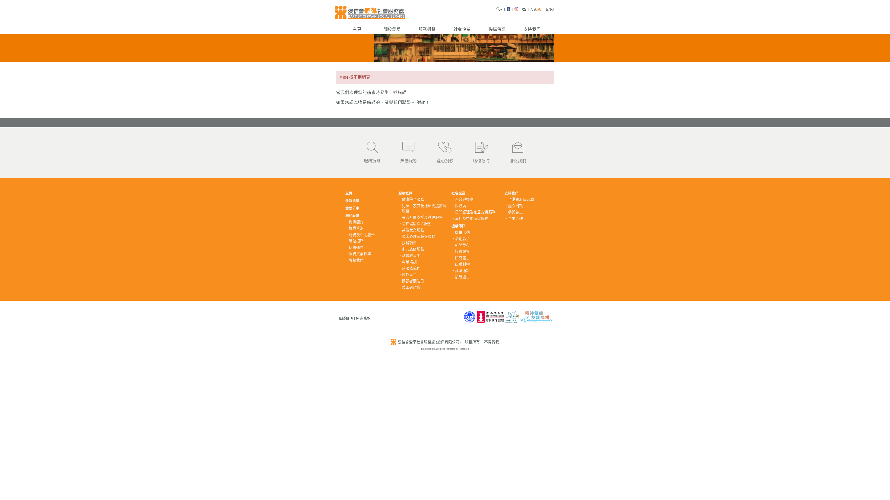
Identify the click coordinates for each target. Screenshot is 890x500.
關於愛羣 (392, 29)
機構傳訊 (497, 29)
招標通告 (356, 248)
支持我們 (532, 29)
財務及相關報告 (362, 235)
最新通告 (462, 277)
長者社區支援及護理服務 (422, 217)
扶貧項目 (409, 243)
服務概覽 (427, 29)
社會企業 (462, 29)
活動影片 (462, 239)
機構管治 (356, 228)
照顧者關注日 (413, 281)
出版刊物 (462, 264)
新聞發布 (462, 245)
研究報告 (462, 258)
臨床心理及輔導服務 (418, 236)
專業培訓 (409, 262)
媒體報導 (408, 161)
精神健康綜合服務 (417, 224)
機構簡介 (356, 222)
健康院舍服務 (413, 199)
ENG (550, 9)
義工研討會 (411, 287)
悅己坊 (460, 206)
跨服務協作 (411, 268)
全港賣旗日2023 (521, 199)
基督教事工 (411, 256)
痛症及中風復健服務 (471, 219)
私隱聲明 (345, 318)
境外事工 (409, 275)
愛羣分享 (352, 208)
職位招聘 (481, 161)
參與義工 (515, 212)
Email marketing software (433, 348)
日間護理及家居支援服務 (475, 212)
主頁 (357, 29)
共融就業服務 (413, 230)
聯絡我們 (517, 161)
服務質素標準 (360, 254)
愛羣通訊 (462, 271)
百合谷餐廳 (464, 199)
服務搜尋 (372, 161)
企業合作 (515, 219)
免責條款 (363, 318)
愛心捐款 (445, 161)
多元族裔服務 (413, 249)
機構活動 (462, 232)
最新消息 (352, 201)
